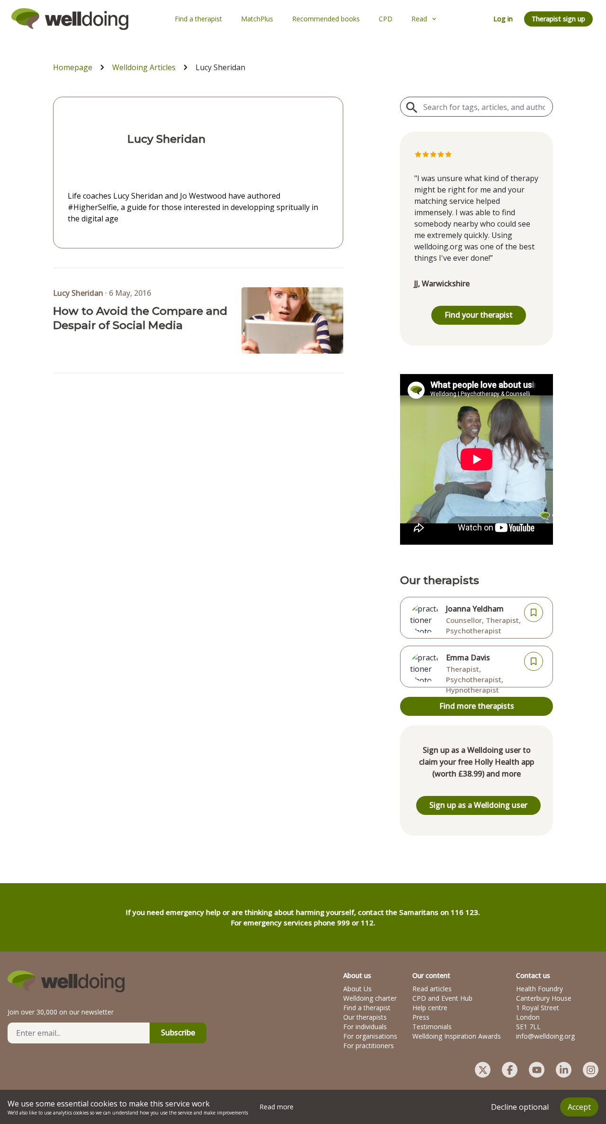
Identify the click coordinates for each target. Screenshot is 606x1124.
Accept (579, 1107)
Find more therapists (476, 706)
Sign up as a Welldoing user (478, 805)
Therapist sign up (558, 18)
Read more (276, 1106)
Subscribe (178, 1032)
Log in (503, 18)
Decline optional (520, 1107)
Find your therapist (479, 315)
